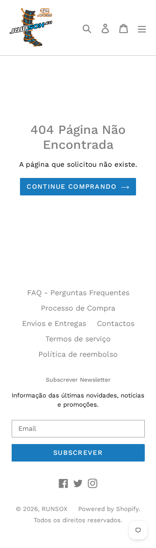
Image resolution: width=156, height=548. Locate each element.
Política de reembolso (78, 354)
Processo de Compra (78, 308)
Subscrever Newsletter (78, 379)
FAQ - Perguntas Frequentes (78, 292)
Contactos (115, 323)
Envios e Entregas (54, 323)
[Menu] (142, 27)
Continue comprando (71, 186)
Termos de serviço (78, 338)
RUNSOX (54, 509)
